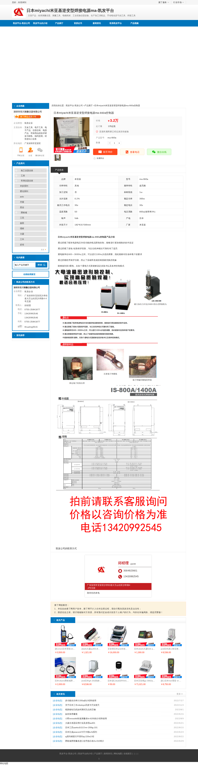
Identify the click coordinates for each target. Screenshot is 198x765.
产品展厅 (59, 23)
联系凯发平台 (116, 23)
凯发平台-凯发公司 (21, 23)
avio (22, 196)
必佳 (22, 244)
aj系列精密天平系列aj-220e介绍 (79, 736)
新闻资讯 (97, 23)
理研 (22, 228)
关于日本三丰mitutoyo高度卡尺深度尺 (82, 705)
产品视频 (134, 23)
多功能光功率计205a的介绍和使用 (80, 700)
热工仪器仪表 (27, 170)
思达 (22, 207)
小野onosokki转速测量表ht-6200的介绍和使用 (86, 718)
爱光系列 (24, 191)
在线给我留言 (29, 274)
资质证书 (78, 23)
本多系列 (24, 186)
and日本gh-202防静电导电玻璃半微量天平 (100, 681)
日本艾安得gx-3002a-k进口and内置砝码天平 (154, 681)
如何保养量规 (71, 714)
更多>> (180, 694)
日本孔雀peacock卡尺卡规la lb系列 (81, 732)
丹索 (22, 202)
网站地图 (118, 753)
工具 (23, 175)
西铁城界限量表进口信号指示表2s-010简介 (84, 741)
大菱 (22, 234)
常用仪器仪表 (27, 181)
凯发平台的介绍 (40, 23)
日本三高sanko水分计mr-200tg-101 (81, 727)
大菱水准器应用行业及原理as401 (80, 723)
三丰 (22, 239)
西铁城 (24, 212)
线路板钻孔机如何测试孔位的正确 (80, 709)
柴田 (22, 223)
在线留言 (128, 753)
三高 (22, 218)
